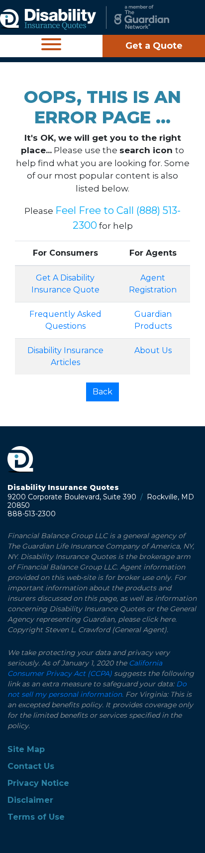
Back (102, 391)
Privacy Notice (38, 783)
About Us (153, 350)
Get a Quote (154, 45)
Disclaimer (30, 800)
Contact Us (30, 766)
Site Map (26, 749)
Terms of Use (36, 817)
